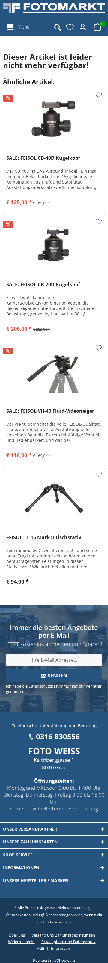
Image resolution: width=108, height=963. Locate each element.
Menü (23, 26)
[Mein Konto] (84, 27)
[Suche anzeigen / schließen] (57, 27)
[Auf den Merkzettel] (99, 95)
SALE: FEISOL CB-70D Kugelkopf (43, 284)
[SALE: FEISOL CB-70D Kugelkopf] (54, 245)
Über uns (17, 935)
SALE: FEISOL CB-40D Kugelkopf (43, 158)
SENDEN (56, 675)
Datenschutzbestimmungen (53, 686)
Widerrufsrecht (21, 941)
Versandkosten (18, 914)
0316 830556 (58, 736)
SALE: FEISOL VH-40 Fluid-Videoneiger (50, 411)
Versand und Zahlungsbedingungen (63, 935)
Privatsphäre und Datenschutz (68, 941)
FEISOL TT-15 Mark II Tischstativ (43, 537)
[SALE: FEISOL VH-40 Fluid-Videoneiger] (54, 372)
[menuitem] (18, 27)
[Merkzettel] (70, 27)
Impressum (61, 948)
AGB (40, 948)
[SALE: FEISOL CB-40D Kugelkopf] (54, 119)
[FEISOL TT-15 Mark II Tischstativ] (54, 498)
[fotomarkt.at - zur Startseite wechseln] (54, 10)
